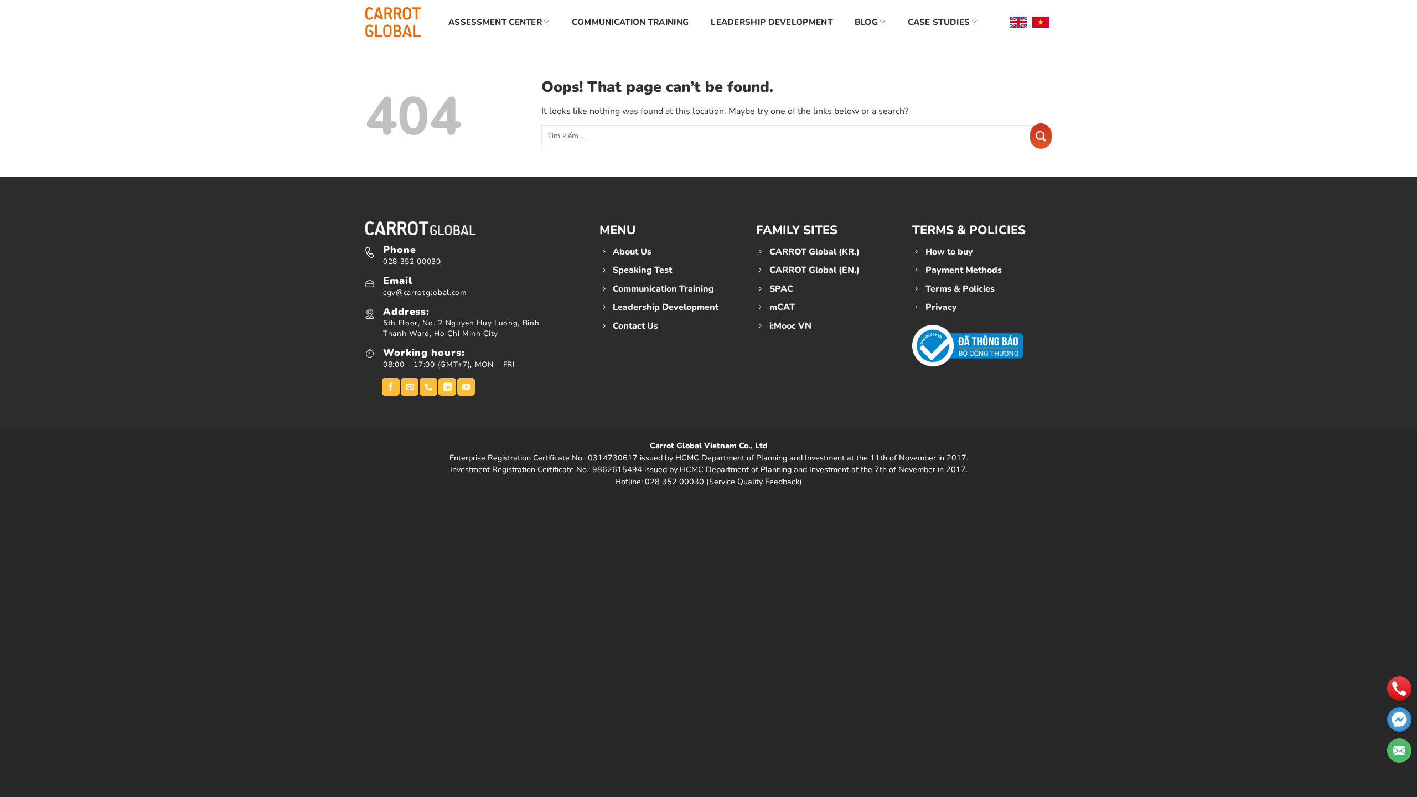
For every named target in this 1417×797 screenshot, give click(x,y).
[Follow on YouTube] (466, 387)
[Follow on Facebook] (391, 387)
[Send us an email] (409, 387)
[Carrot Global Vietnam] (393, 22)
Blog (866, 22)
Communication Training (630, 22)
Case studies (939, 22)
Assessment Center (495, 22)
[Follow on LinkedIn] (447, 387)
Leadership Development (771, 22)
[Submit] (1041, 136)
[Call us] (428, 387)
